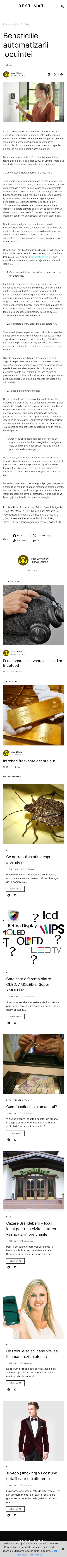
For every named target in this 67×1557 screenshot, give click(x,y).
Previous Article (15, 581)
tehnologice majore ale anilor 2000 (41, 522)
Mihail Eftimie (16, 73)
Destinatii (33, 6)
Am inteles (36, 1554)
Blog (27, 24)
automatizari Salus (40, 256)
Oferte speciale (23, 1100)
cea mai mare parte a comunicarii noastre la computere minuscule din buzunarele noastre (31, 512)
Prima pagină (11, 24)
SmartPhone (11, 522)
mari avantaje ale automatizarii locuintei (29, 518)
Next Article (10, 681)
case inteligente (52, 507)
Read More (15, 889)
